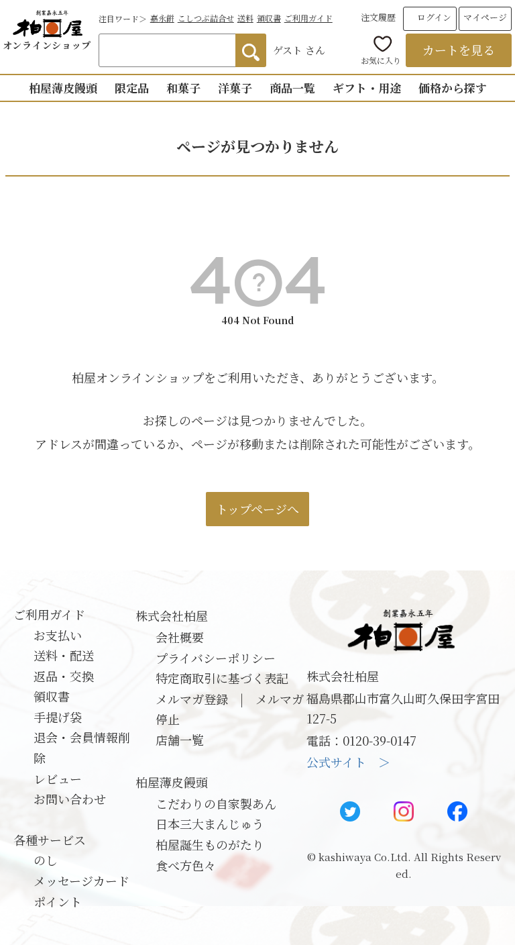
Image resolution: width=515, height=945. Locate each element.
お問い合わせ (70, 798)
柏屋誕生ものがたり (210, 844)
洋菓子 (235, 87)
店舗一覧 (180, 739)
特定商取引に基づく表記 (222, 678)
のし (46, 859)
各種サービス (49, 839)
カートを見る (458, 49)
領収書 (269, 17)
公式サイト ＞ (348, 761)
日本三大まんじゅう (210, 823)
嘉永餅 (162, 17)
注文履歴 (378, 17)
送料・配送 (64, 655)
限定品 (132, 87)
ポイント (58, 901)
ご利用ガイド (308, 17)
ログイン (434, 17)
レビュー (58, 778)
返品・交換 (64, 676)
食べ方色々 (186, 865)
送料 (245, 17)
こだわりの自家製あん (216, 803)
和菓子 (183, 87)
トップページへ (257, 508)
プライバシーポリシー (216, 657)
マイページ (485, 17)
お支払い (58, 635)
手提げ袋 (58, 717)
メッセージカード (81, 880)
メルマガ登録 (192, 698)
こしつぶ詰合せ (206, 17)
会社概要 (180, 637)
